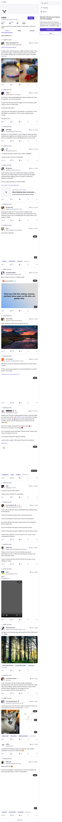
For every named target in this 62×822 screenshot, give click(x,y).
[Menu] (36, 18)
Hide (35, 59)
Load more (19, 820)
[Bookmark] (28, 85)
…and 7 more (26, 261)
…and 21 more (25, 474)
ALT (17, 80)
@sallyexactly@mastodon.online (8, 19)
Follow (31, 18)
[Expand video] (17, 615)
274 (2, 23)
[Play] (3, 615)
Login (50, 33)
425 (10, 23)
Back (4, 2)
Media (19, 30)
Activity (7, 30)
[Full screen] (20, 615)
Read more (4, 443)
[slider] (12, 613)
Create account (50, 29)
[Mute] (6, 615)
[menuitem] (11, 598)
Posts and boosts (6, 35)
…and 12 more (32, 736)
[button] (11, 598)
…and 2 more (4, 667)
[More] (37, 85)
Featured (32, 30)
